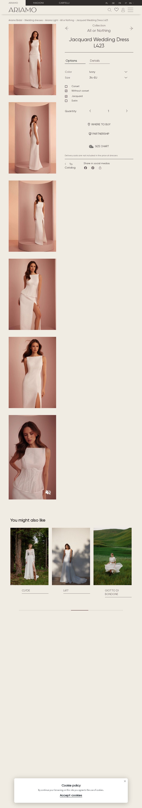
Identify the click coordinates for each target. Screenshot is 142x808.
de (113, 3)
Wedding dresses (33, 20)
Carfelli (64, 2)
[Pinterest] (93, 168)
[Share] (100, 168)
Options (71, 60)
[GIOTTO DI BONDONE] (113, 556)
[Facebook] (85, 168)
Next (129, 28)
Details (95, 60)
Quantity (70, 111)
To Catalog (70, 165)
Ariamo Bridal (15, 20)
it (126, 3)
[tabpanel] (29, 561)
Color (68, 71)
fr (120, 3)
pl (107, 3)
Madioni (38, 2)
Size (67, 77)
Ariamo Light (51, 20)
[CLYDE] (29, 556)
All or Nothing (67, 20)
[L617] (71, 556)
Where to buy (100, 124)
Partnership (100, 133)
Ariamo (13, 2)
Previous (68, 28)
